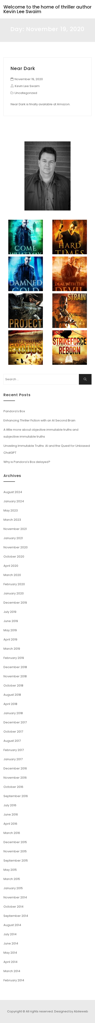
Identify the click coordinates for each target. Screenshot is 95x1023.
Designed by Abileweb (71, 1011)
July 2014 (10, 934)
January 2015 (13, 888)
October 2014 (13, 906)
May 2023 (10, 510)
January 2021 (13, 538)
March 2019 (11, 648)
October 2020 (13, 556)
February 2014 (13, 980)
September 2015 (15, 860)
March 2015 (11, 879)
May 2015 (10, 870)
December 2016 (15, 768)
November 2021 (15, 529)
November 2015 (15, 851)
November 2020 (15, 547)
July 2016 (9, 805)
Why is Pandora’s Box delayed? (26, 462)
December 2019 (15, 602)
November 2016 (15, 777)
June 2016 (10, 814)
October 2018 (13, 685)
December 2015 (15, 842)
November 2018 (15, 676)
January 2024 (13, 501)
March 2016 (11, 833)
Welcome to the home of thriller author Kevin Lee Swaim (47, 9)
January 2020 (13, 593)
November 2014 (15, 897)
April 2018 (10, 704)
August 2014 (12, 925)
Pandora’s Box (14, 411)
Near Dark (23, 68)
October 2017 (13, 731)
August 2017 (12, 741)
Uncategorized (26, 93)
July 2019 (9, 612)
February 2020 (14, 584)
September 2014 (15, 916)
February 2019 (13, 658)
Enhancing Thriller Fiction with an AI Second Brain (39, 420)
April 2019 (10, 639)
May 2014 (10, 952)
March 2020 (12, 575)
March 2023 (12, 519)
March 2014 (11, 971)
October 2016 (13, 787)
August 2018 (12, 695)
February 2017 (13, 750)
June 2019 (10, 621)
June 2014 (10, 943)
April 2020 (10, 566)
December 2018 (15, 667)
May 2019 (10, 630)
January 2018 (13, 713)
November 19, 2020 (29, 79)
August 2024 (12, 492)
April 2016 (10, 823)
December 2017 (15, 722)
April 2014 (10, 962)
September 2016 (15, 796)
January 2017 (13, 759)
